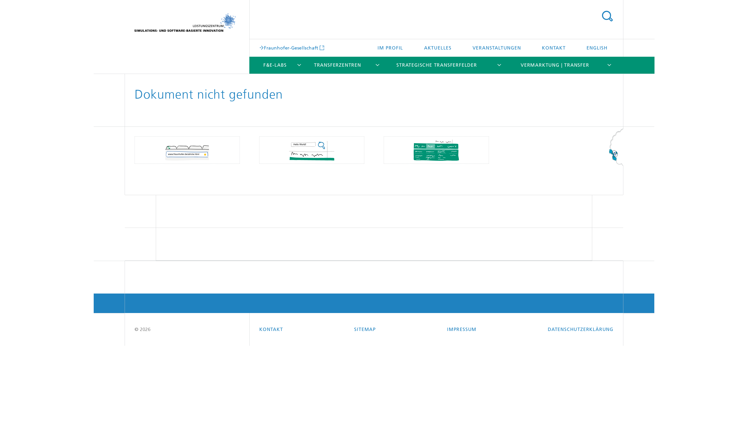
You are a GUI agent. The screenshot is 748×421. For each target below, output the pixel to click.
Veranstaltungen (497, 48)
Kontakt (554, 48)
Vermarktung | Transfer (555, 65)
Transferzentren (337, 65)
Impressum (461, 329)
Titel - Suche (607, 16)
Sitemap (365, 329)
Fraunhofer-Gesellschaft (291, 47)
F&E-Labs (275, 65)
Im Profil (390, 48)
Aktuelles (438, 48)
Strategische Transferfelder (436, 65)
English (597, 48)
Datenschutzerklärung (580, 329)
